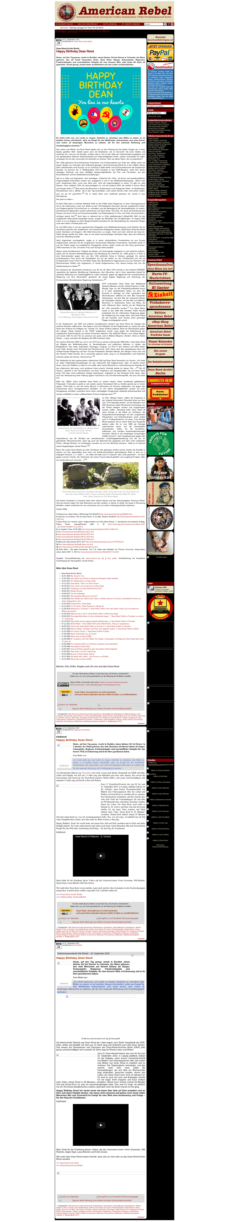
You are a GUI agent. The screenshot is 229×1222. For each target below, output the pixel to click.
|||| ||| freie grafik (160, 765)
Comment (141, 723)
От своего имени (131, 24)
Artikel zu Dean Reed (160, 840)
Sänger (124, 718)
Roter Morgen (67, 933)
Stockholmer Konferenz (84, 720)
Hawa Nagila (118, 716)
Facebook (169, 24)
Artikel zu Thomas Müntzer (160, 770)
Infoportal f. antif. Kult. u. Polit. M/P (160, 234)
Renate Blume (116, 718)
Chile (138, 714)
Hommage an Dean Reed (80, 646)
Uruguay (119, 720)
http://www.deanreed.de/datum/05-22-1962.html (100, 529)
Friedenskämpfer (96, 716)
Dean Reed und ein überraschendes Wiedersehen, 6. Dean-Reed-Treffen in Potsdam (103, 621)
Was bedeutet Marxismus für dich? (84, 596)
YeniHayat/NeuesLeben (156, 256)
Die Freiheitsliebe (154, 215)
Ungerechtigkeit (109, 720)
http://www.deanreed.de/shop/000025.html (116, 514)
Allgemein (77, 730)
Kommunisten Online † (156, 247)
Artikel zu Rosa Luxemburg (160, 782)
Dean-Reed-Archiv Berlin (83, 41)
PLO (100, 718)
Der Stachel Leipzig (155, 213)
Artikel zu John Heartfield (160, 817)
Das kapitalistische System (84, 929)
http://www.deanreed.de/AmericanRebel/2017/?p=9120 (98, 552)
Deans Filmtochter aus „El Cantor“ (84, 634)
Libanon (68, 718)
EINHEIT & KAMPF (155, 221)
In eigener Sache (64, 24)
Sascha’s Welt (153, 254)
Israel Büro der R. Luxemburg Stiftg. (161, 238)
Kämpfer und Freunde (156, 241)
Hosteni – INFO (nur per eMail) (159, 230)
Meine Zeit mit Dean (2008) (81, 636)
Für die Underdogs (78, 594)
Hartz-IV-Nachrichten (155, 226)
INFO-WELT (152, 236)
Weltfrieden (78, 721)
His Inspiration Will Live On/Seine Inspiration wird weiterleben (94, 644)
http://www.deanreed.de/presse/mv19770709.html (105, 542)
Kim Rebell (86, 730)
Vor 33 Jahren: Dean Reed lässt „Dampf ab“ (87, 606)
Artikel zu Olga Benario (160, 805)
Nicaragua (83, 718)
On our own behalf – (89, 24)
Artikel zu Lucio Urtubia (160, 835)
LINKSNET (152, 249)
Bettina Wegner (130, 714)
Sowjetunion (71, 720)
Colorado (59, 716)
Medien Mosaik (76, 591)
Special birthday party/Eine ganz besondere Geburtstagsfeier (94, 649)
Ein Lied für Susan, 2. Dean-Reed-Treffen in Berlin (90, 631)
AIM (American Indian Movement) (80, 714)
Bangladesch (119, 714)
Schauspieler (61, 720)
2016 (159, 116)
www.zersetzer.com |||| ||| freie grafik (101, 558)
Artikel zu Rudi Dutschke (160, 829)
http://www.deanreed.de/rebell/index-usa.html (76, 544)
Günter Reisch (107, 716)
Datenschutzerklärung (160, 847)
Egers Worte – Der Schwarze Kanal (161, 223)
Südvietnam (98, 720)
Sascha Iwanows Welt (156, 252)
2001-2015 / (152, 116)
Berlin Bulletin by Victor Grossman (160, 208)
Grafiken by (152, 763)
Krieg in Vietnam (85, 931)
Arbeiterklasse (98, 927)
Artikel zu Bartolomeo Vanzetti (160, 800)
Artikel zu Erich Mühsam (160, 788)
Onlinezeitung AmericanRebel (114, 12)
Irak (139, 716)
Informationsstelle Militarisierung (159, 232)
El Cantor (85, 716)
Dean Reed (68, 716)
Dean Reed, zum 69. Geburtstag (83, 651)
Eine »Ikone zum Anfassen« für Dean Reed (87, 586)
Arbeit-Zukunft (153, 204)
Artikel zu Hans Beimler (160, 794)
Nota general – (111, 24)
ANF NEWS (152, 206)
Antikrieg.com (153, 202)
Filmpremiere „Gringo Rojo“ (81, 604)
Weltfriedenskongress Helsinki (94, 721)
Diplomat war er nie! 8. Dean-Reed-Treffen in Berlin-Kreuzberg (94, 614)
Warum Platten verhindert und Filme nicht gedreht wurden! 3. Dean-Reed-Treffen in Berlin (105, 629)
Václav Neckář (127, 720)
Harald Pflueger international (158, 228)
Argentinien (97, 714)
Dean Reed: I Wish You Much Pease (85, 583)
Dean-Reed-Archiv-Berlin (157, 212)
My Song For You (77, 576)
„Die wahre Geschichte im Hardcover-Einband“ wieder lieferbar (94, 578)
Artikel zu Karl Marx (160, 776)
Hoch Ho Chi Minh (130, 716)
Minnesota (75, 718)
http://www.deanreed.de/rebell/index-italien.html (76, 532)
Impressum (160, 845)
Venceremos (138, 720)
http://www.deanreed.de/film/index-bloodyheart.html (78, 547)
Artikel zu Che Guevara (160, 811)
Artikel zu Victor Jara (160, 823)
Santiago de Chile (134, 718)
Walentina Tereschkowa (65, 721)
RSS (172, 24)
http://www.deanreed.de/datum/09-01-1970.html (76, 537)
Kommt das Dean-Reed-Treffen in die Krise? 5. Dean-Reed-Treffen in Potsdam (101, 626)
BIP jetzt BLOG (153, 210)
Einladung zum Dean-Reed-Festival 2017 (86, 589)
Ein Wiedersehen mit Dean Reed (83, 581)
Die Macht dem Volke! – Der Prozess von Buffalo (89, 657)
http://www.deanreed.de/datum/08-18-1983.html (76, 539)
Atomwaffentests (108, 714)
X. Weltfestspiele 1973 (114, 721)
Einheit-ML (152, 219)
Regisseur (106, 718)
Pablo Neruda (93, 718)
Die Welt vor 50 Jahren (156, 217)
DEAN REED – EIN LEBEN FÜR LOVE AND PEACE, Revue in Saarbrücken (99, 624)
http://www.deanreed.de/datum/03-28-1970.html (76, 534)
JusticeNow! (152, 239)
